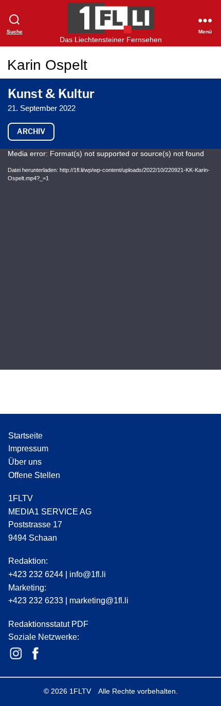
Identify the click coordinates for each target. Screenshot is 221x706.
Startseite (25, 435)
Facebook (35, 653)
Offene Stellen (34, 475)
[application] (110, 259)
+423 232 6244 (35, 574)
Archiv (31, 131)
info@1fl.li (87, 574)
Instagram (16, 653)
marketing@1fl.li (98, 600)
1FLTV (80, 691)
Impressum (28, 448)
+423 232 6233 (35, 600)
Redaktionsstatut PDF (48, 624)
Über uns (25, 461)
